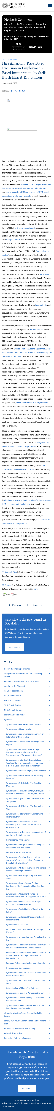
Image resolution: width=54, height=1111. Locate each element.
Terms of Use (46, 1103)
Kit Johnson (7, 585)
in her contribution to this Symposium (32, 403)
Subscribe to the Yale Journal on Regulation (27, 1054)
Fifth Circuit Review (12, 701)
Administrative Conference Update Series (21, 681)
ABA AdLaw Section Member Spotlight (20, 1029)
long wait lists (41, 305)
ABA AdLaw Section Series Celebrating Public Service (23, 1014)
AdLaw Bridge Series (13, 1033)
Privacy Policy (9, 1106)
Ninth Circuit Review (13, 710)
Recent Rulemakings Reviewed (17, 669)
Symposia (8, 720)
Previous (16, 605)
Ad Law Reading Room (13, 691)
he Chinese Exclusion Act (24, 228)
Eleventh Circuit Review (14, 715)
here (36, 589)
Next (35, 605)
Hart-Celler (44, 274)
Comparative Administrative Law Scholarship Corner (23, 675)
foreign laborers (13, 240)
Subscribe (13, 647)
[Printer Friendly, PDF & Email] (10, 594)
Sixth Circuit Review (12, 705)
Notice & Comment (10, 59)
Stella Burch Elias (9, 572)
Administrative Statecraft (15, 686)
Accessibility (35, 1103)
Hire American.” (37, 330)
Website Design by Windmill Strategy (15, 1103)
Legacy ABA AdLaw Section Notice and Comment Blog (25, 1022)
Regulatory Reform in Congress (17, 1038)
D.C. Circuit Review (12, 696)
